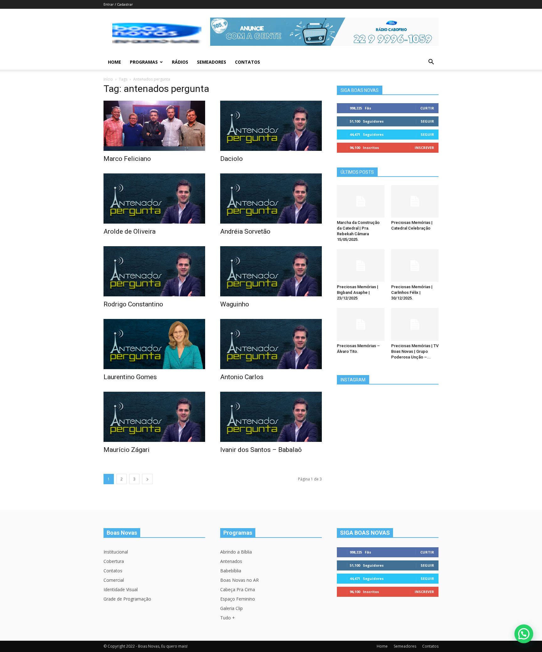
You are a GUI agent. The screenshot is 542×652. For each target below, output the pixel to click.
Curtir (427, 108)
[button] (430, 63)
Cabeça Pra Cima (237, 589)
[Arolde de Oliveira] (154, 198)
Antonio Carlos (241, 377)
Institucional (116, 552)
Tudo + (227, 618)
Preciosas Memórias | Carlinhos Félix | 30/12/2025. (412, 292)
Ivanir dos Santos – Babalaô (261, 449)
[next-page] (147, 479)
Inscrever (424, 147)
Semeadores (211, 62)
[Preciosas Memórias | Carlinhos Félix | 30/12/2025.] (415, 265)
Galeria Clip (231, 608)
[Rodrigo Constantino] (154, 271)
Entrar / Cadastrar (118, 4)
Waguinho (234, 304)
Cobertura (114, 561)
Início (108, 79)
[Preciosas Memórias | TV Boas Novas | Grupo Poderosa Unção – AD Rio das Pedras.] (415, 324)
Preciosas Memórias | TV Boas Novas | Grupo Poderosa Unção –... (414, 351)
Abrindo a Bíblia (236, 552)
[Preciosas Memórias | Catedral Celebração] (415, 201)
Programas (144, 62)
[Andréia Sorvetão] (271, 198)
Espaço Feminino (237, 599)
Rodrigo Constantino (133, 304)
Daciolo (231, 158)
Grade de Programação (127, 599)
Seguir (427, 121)
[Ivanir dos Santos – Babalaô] (271, 417)
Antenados (231, 561)
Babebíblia (230, 571)
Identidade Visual (121, 589)
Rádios (180, 62)
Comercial (114, 580)
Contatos (247, 62)
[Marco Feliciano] (154, 126)
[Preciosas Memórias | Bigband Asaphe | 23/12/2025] (361, 265)
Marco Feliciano (127, 158)
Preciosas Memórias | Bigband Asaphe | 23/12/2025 (357, 292)
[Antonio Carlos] (271, 344)
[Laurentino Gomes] (154, 344)
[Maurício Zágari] (154, 417)
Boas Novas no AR (239, 580)
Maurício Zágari (127, 449)
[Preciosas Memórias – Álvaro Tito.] (361, 324)
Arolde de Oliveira (130, 231)
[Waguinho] (271, 271)
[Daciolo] (271, 126)
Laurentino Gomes (130, 377)
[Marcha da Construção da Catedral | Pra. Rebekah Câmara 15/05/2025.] (361, 201)
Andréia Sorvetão (245, 231)
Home (114, 62)
